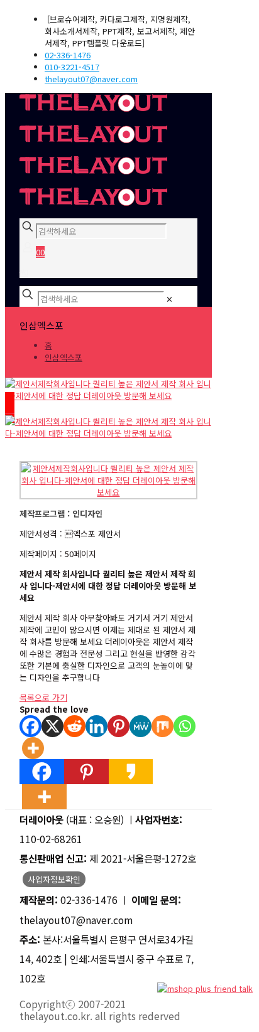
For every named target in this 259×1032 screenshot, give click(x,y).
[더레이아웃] (93, 155)
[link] (169, 299)
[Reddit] (74, 726)
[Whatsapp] (185, 726)
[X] (52, 726)
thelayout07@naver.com (91, 79)
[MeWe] (141, 726)
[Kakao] (131, 771)
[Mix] (163, 726)
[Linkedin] (96, 726)
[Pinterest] (118, 726)
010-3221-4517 (72, 67)
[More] (33, 748)
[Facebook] (30, 726)
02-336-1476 (68, 55)
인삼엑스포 (63, 357)
